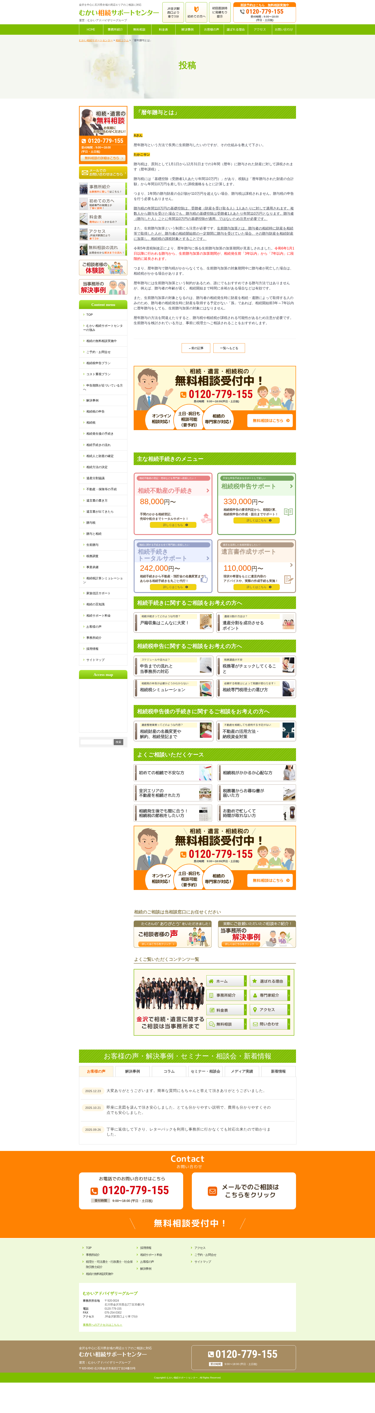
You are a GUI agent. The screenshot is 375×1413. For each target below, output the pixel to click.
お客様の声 (94, 626)
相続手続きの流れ (98, 445)
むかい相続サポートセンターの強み (103, 327)
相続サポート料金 (98, 615)
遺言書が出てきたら (100, 511)
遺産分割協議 (95, 478)
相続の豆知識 (95, 604)
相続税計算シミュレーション (103, 580)
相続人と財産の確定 (100, 456)
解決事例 (92, 400)
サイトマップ (95, 660)
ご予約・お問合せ (98, 352)
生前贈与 (92, 544)
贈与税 (90, 522)
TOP (91, 314)
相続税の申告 (95, 411)
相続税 (90, 422)
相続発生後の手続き (100, 433)
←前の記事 (196, 348)
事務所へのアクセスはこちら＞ (102, 1324)
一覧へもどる (229, 348)
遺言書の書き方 (97, 500)
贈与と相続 (94, 533)
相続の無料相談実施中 (101, 341)
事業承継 (92, 567)
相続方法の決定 (97, 467)
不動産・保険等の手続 (101, 489)
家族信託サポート (98, 593)
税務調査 (92, 556)
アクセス (199, 1248)
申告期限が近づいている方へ (103, 387)
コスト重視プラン (98, 374)
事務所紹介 (94, 637)
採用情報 (92, 648)
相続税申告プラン (98, 363)
